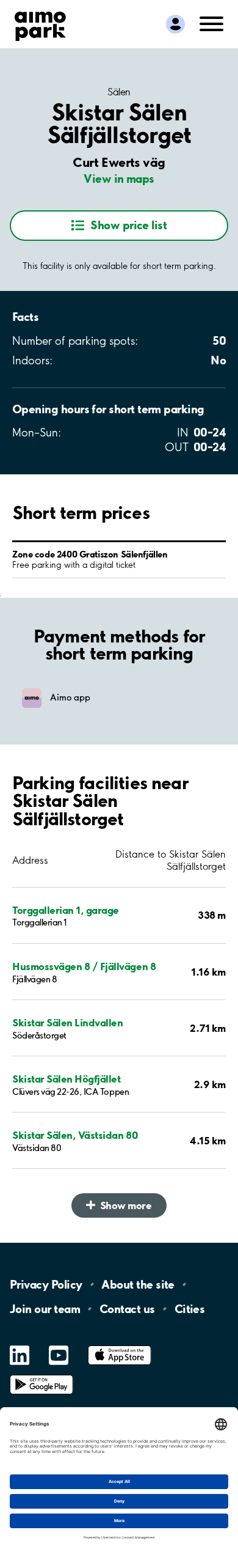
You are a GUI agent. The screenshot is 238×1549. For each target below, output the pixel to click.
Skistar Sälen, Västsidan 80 (75, 1134)
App (119, 1345)
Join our (45, 1308)
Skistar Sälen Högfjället (66, 1078)
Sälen (119, 92)
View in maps (119, 178)
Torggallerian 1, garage (65, 909)
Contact (127, 1308)
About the (137, 1284)
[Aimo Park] (40, 24)
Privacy (46, 1284)
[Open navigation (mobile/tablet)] (211, 23)
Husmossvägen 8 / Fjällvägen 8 (84, 966)
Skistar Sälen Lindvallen (67, 1022)
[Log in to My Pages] (175, 24)
